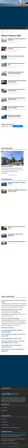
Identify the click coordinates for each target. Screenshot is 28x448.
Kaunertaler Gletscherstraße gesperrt (16, 241)
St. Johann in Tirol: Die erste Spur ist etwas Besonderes (16, 90)
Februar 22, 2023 (12, 57)
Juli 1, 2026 (11, 236)
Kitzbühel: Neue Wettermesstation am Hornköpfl (17, 39)
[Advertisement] (14, 16)
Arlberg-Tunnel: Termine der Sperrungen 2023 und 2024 (14, 116)
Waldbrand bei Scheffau (7, 327)
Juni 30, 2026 (11, 243)
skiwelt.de (4, 419)
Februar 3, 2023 (11, 118)
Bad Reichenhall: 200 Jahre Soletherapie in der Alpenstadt (17, 81)
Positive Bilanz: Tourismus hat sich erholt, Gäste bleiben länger (16, 72)
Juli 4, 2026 (11, 229)
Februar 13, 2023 (12, 83)
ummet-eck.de (5, 424)
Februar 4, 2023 (11, 109)
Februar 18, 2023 (12, 66)
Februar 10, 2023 (12, 92)
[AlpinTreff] (14, 5)
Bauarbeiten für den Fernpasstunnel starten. (16, 227)
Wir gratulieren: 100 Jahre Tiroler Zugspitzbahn (15, 234)
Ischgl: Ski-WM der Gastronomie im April (16, 64)
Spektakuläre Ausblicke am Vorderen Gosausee (16, 183)
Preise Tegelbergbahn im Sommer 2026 (11, 338)
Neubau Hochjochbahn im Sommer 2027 (11, 309)
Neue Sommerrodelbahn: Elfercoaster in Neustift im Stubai (17, 190)
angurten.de (4, 421)
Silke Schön (18, 41)
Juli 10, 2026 (11, 192)
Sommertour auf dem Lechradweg (16, 56)
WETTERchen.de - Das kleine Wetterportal (10, 427)
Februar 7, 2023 (11, 100)
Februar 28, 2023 (12, 41)
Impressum (4, 407)
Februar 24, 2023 (12, 50)
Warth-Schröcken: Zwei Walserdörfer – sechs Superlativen (17, 98)
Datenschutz (4, 410)
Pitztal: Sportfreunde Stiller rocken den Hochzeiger (17, 48)
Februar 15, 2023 (12, 74)
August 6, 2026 (11, 185)
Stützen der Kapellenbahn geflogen (10, 318)
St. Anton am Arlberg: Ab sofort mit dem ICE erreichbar (16, 107)
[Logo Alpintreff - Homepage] (10, 396)
